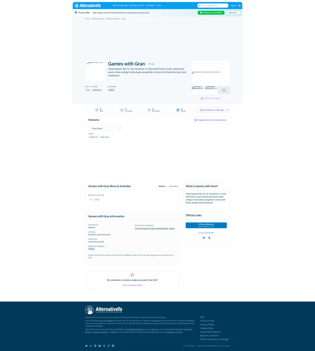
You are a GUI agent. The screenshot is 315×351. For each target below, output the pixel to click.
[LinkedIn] (113, 346)
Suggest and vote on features (212, 120)
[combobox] (212, 5)
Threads (95, 332)
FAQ (202, 317)
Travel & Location (141, 228)
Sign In (234, 5)
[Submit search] (199, 5)
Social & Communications (158, 228)
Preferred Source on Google (214, 339)
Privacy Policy (207, 324)
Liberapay (170, 332)
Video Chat (104, 137)
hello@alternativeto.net (135, 329)
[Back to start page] (91, 5)
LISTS (159, 5)
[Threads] (104, 346)
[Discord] (86, 346)
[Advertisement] (157, 39)
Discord (154, 329)
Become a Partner (209, 335)
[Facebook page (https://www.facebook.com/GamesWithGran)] (204, 238)
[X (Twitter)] (91, 346)
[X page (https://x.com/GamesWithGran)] (209, 238)
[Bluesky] (99, 346)
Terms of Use (207, 320)
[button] (151, 64)
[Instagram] (108, 346)
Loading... (97, 199)
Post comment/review (132, 285)
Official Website (206, 225)
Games (172, 228)
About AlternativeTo (210, 331)
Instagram (103, 332)
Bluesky (88, 332)
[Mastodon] (95, 346)
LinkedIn (113, 332)
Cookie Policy (206, 328)
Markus (110, 321)
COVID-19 (93, 137)
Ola (102, 321)
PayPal (179, 332)
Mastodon (188, 329)
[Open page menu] (239, 5)
